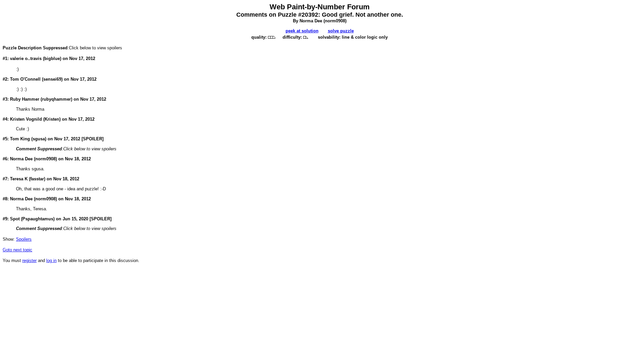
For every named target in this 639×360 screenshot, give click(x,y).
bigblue (52, 58)
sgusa (39, 138)
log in (51, 260)
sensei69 (52, 79)
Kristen (52, 119)
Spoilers (24, 239)
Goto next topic (17, 249)
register (29, 260)
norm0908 (335, 20)
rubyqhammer (56, 99)
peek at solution (302, 30)
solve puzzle (341, 30)
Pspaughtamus (37, 218)
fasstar (37, 178)
